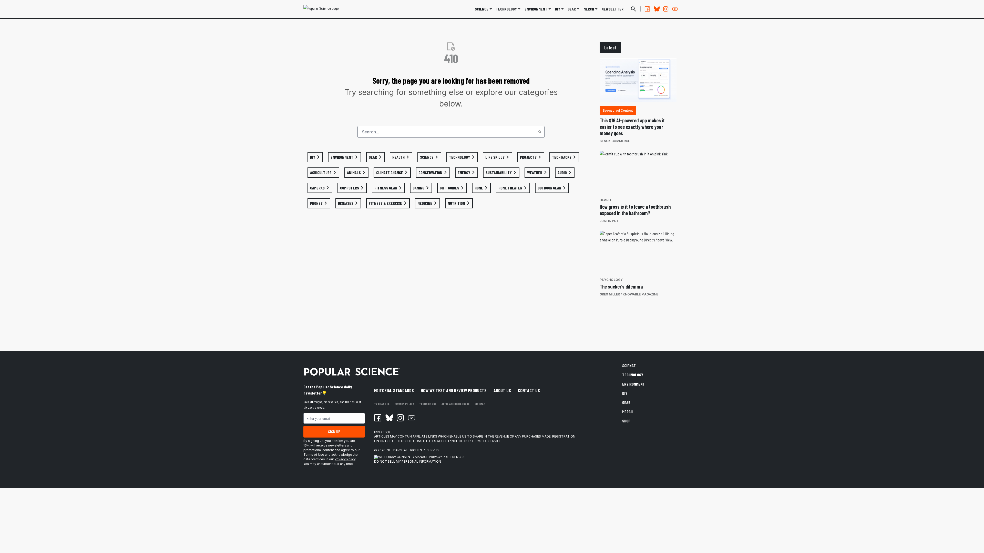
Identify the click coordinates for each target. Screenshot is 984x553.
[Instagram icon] (400, 417)
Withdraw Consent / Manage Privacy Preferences (421, 457)
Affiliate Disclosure (455, 404)
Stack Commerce (615, 141)
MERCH (588, 8)
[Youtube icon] (411, 417)
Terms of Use (313, 454)
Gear (572, 8)
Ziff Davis (394, 450)
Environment (536, 8)
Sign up (334, 431)
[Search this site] (633, 9)
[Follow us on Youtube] (675, 9)
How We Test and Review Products (454, 390)
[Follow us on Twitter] (656, 9)
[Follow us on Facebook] (647, 9)
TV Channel (381, 404)
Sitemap (480, 404)
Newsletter (612, 8)
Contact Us (529, 390)
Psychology (611, 279)
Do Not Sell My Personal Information (407, 461)
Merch (627, 411)
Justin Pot (609, 221)
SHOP (626, 420)
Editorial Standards (394, 390)
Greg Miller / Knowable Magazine (629, 294)
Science (481, 8)
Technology (506, 8)
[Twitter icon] (389, 417)
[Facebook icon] (377, 417)
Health (606, 199)
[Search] (539, 131)
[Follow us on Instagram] (665, 9)
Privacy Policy (345, 459)
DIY (557, 8)
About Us (502, 390)
